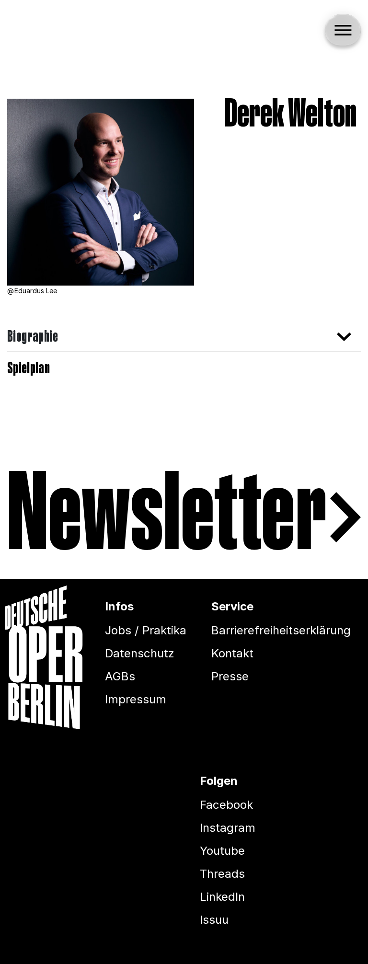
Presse (230, 676)
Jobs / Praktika (145, 630)
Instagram (227, 828)
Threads (222, 874)
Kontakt (232, 653)
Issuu (214, 920)
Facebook (226, 805)
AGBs (120, 676)
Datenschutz (139, 653)
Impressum (135, 699)
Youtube (222, 851)
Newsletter (166, 517)
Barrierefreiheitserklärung (281, 630)
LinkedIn (222, 897)
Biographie (32, 337)
